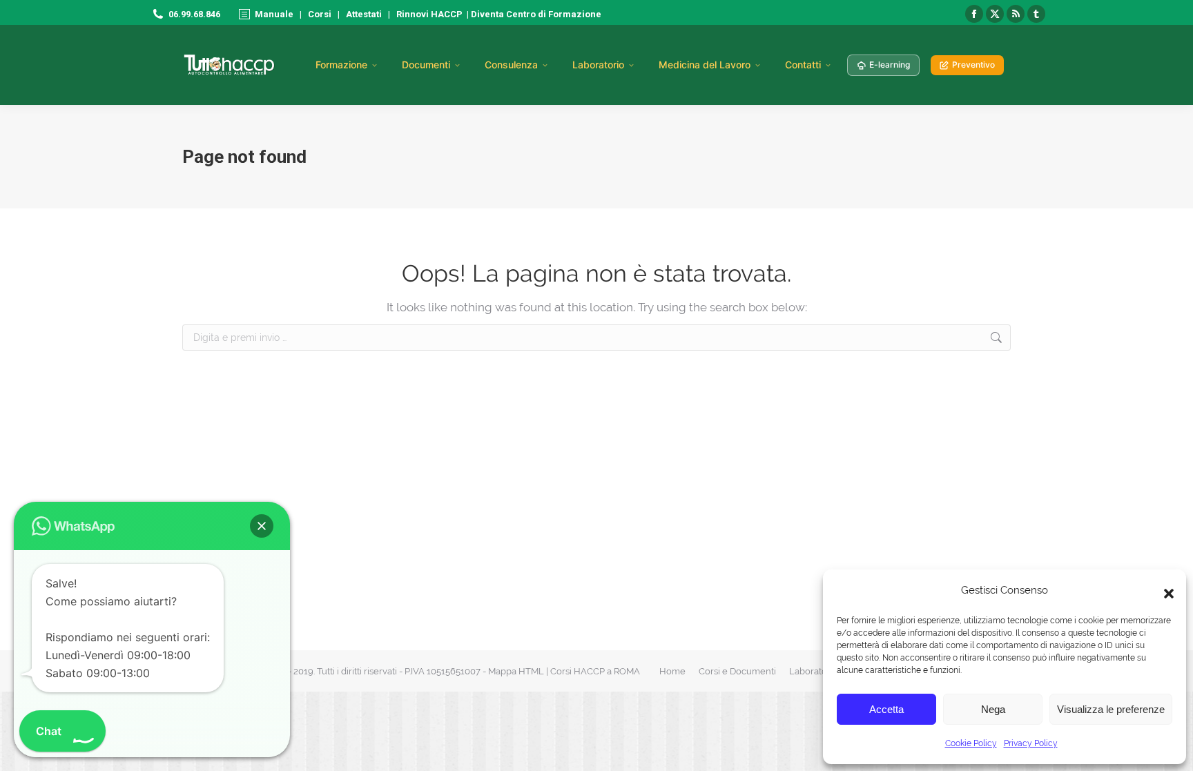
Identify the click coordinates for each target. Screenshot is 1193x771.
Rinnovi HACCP (429, 14)
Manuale (274, 14)
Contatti (803, 64)
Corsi (319, 14)
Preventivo (973, 64)
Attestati (364, 14)
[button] (1165, 590)
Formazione (341, 64)
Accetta (886, 709)
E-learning (889, 64)
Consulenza (511, 64)
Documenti (426, 64)
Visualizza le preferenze (1111, 709)
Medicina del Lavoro (704, 64)
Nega (993, 709)
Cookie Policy (971, 743)
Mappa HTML (516, 671)
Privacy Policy (1031, 743)
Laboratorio (598, 64)
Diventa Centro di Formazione (535, 14)
